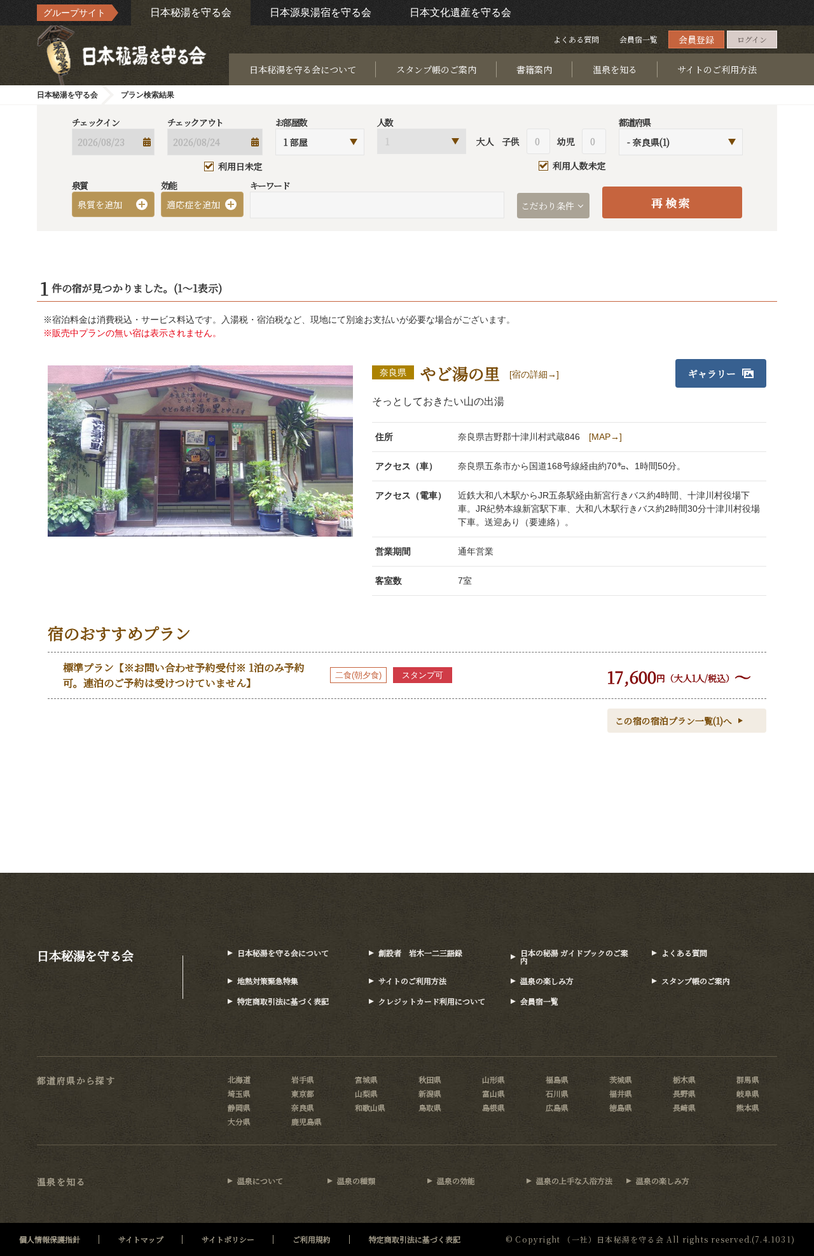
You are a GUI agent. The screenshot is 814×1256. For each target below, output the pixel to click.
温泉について (260, 1180)
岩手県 (302, 1079)
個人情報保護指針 (49, 1239)
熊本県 (747, 1107)
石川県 (557, 1093)
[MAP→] (605, 437)
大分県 (239, 1121)
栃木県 (684, 1079)
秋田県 (429, 1079)
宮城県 (366, 1079)
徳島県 (620, 1107)
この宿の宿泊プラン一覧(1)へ (673, 720)
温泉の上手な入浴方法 (574, 1180)
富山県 (493, 1093)
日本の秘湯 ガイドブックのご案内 (574, 956)
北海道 (239, 1079)
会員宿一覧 (638, 39)
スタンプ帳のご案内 (436, 69)
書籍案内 (534, 69)
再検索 (672, 202)
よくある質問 (576, 39)
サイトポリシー (228, 1239)
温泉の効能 (456, 1180)
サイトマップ (140, 1239)
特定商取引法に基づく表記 (283, 1001)
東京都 (302, 1093)
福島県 (557, 1079)
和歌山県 (370, 1107)
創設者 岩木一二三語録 (420, 952)
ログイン (752, 39)
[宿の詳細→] (534, 374)
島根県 (493, 1107)
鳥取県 (429, 1107)
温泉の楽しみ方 (547, 980)
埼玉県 (239, 1093)
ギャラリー (712, 373)
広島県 (557, 1107)
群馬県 (747, 1079)
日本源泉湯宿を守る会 (320, 12)
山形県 (493, 1079)
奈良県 (302, 1107)
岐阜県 (747, 1093)
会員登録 (696, 39)
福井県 (620, 1093)
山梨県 (366, 1093)
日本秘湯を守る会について (302, 69)
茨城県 (620, 1079)
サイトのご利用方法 (717, 69)
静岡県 (239, 1107)
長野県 (684, 1093)
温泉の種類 (356, 1180)
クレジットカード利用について (431, 1001)
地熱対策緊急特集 (267, 980)
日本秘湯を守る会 (190, 12)
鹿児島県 (306, 1121)
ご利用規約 (312, 1239)
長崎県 (684, 1107)
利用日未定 (240, 166)
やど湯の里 (460, 373)
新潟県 (429, 1093)
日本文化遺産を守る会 (460, 12)
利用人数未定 (579, 166)
